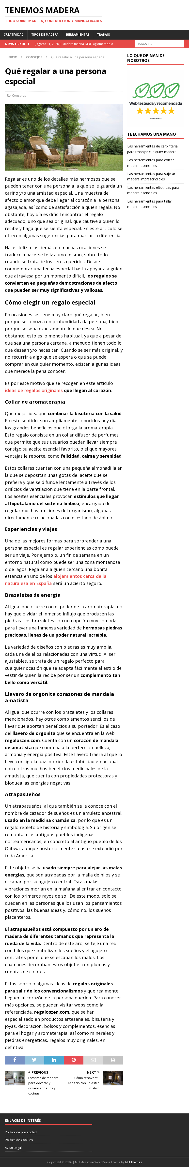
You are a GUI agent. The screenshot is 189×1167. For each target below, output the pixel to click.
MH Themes (133, 1162)
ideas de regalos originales (34, 390)
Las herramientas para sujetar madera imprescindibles (151, 176)
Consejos (19, 95)
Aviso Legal (13, 1147)
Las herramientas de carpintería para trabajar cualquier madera (152, 149)
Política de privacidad (21, 1132)
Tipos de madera (44, 34)
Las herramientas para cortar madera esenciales (150, 163)
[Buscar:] (159, 43)
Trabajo (103, 34)
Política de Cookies (19, 1140)
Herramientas (77, 34)
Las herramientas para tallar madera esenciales (149, 204)
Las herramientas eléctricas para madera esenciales (153, 190)
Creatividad (14, 34)
